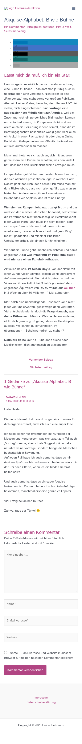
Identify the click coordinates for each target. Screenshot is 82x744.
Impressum (41, 697)
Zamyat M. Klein (16, 397)
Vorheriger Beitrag (41, 359)
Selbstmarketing (15, 31)
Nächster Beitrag (41, 367)
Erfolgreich (34, 26)
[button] (20, 42)
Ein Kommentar (14, 26)
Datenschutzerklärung (41, 702)
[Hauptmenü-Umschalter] (73, 8)
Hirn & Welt (63, 26)
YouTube (69, 287)
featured (48, 26)
